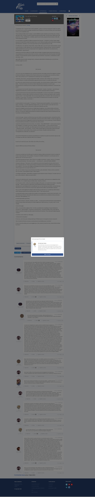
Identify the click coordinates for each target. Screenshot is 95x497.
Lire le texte (48, 254)
